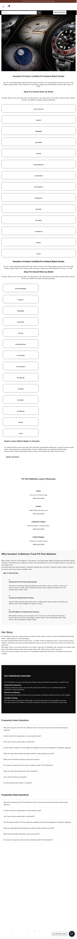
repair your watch (12, 457)
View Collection (38, 498)
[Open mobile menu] (3, 6)
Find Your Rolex (58, 12)
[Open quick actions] (70, 934)
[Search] (38, 13)
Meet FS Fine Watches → (11, 573)
